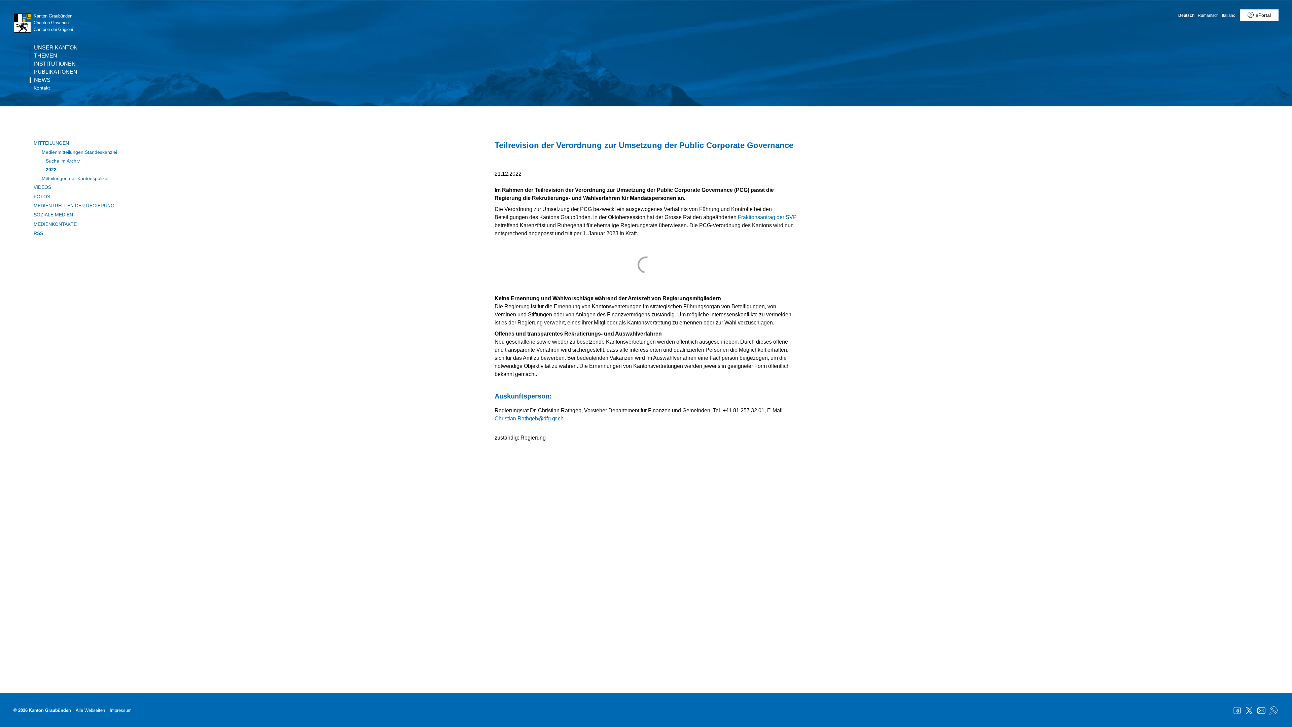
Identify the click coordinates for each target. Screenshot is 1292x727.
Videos (42, 187)
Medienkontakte (55, 224)
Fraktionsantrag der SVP (767, 217)
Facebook (1237, 710)
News (42, 80)
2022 (51, 169)
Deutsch (1186, 15)
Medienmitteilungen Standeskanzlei (79, 152)
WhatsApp (1273, 710)
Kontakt (42, 87)
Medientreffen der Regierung (74, 205)
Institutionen (55, 64)
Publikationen (55, 72)
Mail (1261, 710)
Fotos (42, 196)
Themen (45, 56)
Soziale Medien (53, 214)
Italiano (1228, 15)
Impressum (121, 710)
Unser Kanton (56, 47)
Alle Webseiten (90, 710)
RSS (38, 233)
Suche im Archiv (63, 161)
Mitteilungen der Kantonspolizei (75, 178)
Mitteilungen (51, 143)
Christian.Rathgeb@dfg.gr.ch (529, 418)
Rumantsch (1208, 15)
